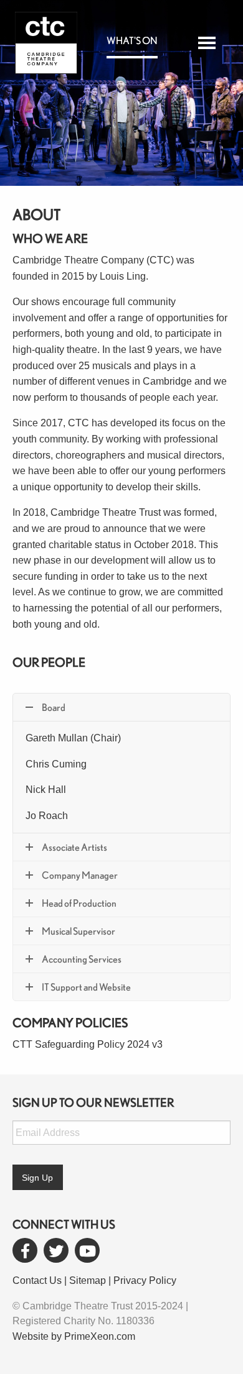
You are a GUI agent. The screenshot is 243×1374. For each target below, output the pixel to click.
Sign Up (37, 1178)
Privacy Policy (144, 1280)
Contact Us (37, 1280)
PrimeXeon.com (99, 1336)
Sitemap (87, 1280)
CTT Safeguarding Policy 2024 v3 (87, 1044)
